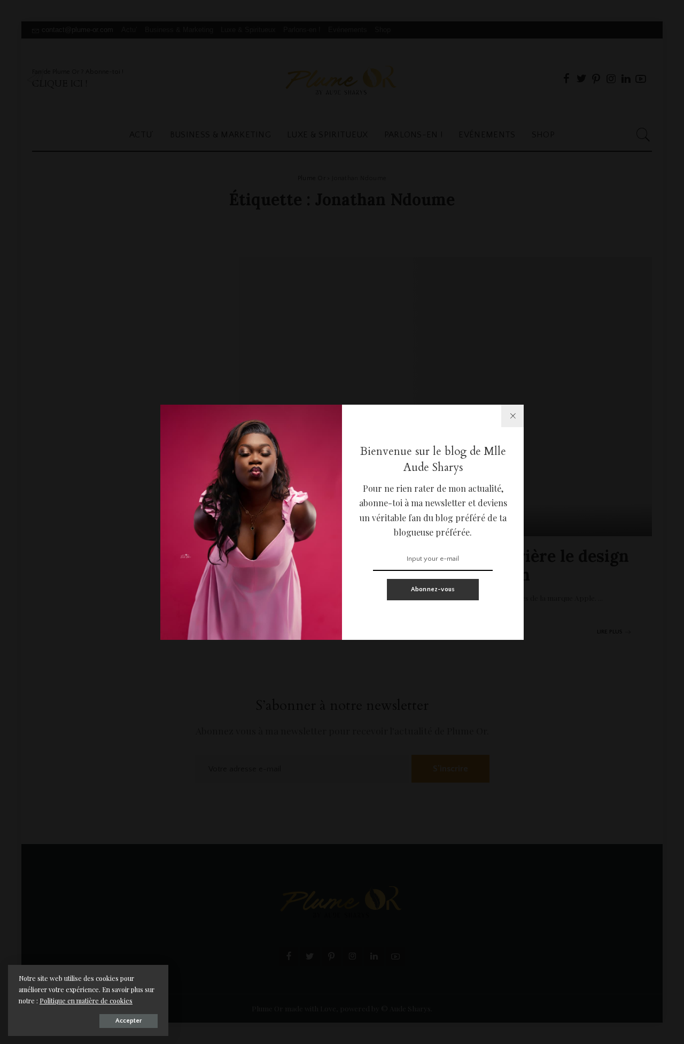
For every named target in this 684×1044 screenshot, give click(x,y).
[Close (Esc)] (512, 416)
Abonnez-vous (433, 589)
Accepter (128, 1020)
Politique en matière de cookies (86, 1000)
